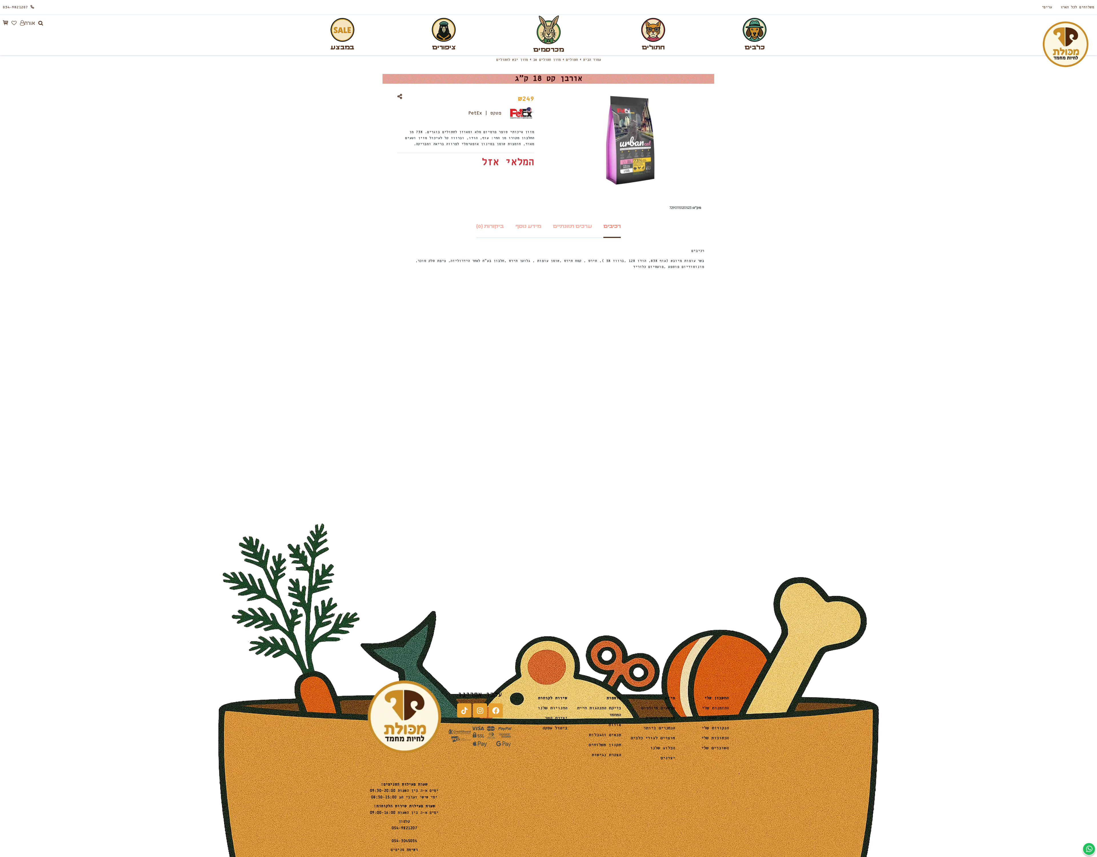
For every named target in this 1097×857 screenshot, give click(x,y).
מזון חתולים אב (547, 60)
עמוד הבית (592, 60)
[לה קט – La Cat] (818, 461)
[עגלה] (5, 23)
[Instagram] (480, 710)
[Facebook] (496, 710)
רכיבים (612, 226)
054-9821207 (15, 7)
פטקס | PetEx (484, 113)
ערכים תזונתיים (572, 226)
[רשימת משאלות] (14, 23)
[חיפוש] (41, 23)
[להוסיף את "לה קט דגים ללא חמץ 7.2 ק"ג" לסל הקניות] (742, 478)
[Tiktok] (464, 710)
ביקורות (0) (490, 226)
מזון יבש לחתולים (512, 60)
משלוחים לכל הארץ (1077, 7)
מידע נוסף (528, 226)
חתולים (572, 60)
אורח (29, 23)
